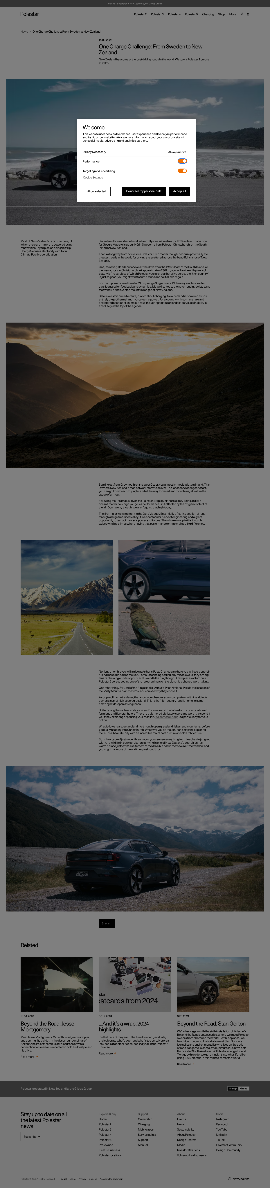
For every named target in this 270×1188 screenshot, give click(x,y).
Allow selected (96, 191)
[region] (136, 160)
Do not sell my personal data (143, 191)
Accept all (179, 191)
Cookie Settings (93, 177)
